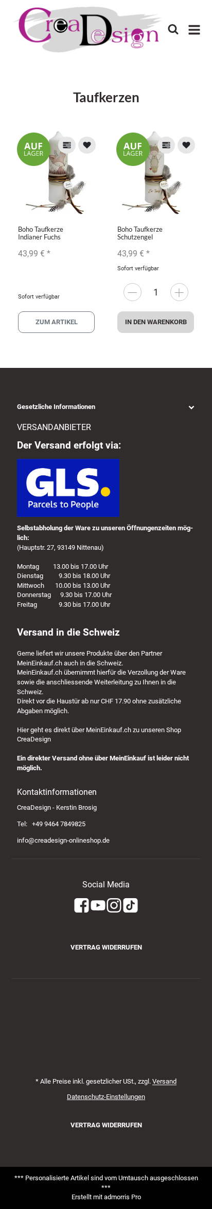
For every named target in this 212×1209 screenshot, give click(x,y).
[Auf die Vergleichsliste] (67, 145)
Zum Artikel (57, 322)
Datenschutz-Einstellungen (106, 1097)
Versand (164, 1081)
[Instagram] (114, 906)
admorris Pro (122, 1197)
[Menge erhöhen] (179, 292)
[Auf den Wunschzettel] (87, 145)
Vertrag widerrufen (106, 947)
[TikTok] (130, 906)
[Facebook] (81, 906)
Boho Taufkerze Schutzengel (140, 232)
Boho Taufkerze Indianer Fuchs (40, 232)
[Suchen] (173, 29)
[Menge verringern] (132, 292)
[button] (106, 407)
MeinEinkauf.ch (39, 663)
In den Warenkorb (156, 322)
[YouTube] (98, 906)
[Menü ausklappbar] (194, 30)
